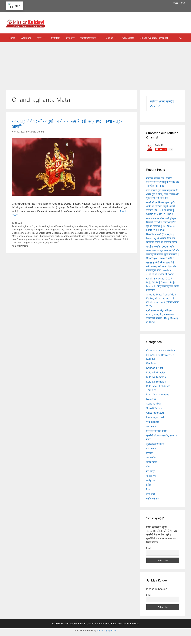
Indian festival (119, 233)
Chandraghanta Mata (99, 226)
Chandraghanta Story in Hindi (112, 229)
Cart (183, 3)
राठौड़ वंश (150, 480)
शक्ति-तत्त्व (70, 37)
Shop (175, 3)
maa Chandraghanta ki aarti (58, 239)
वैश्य (148, 489)
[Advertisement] (95, 65)
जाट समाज (151, 448)
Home (12, 37)
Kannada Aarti (155, 367)
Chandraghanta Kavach (51, 226)
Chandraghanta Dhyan (26, 226)
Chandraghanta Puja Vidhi (58, 229)
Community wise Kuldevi (160, 350)
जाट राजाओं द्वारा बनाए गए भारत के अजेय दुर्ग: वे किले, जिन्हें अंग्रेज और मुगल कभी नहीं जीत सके (162, 194)
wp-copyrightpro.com (107, 630)
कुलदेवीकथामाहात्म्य (88, 37)
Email (148, 548)
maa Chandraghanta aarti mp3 (27, 239)
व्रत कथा (150, 493)
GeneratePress (131, 623)
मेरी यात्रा (150, 471)
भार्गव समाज (151, 462)
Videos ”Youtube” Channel (154, 37)
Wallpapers (152, 421)
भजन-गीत (151, 457)
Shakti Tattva (154, 408)
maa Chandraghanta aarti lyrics (110, 236)
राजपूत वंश (151, 475)
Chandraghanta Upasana (48, 233)
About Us (26, 37)
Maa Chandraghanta (22, 236)
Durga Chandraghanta (100, 233)
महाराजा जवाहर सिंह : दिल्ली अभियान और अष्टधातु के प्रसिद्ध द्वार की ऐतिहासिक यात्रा (162, 182)
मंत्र (148, 466)
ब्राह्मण (149, 453)
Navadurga (78, 239)
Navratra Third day (94, 239)
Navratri (19, 223)
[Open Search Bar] (180, 37)
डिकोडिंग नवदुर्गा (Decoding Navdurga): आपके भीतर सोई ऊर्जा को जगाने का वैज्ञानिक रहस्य (161, 238)
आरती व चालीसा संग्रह (156, 430)
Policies (109, 37)
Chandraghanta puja (33, 229)
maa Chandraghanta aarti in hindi (77, 236)
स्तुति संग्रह (55, 37)
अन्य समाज (151, 426)
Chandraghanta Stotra (23, 233)
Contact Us (128, 37)
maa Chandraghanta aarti (46, 236)
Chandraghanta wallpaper (75, 233)
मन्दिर (39, 37)
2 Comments (21, 246)
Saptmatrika (153, 403)
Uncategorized (155, 412)
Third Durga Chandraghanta (31, 242)
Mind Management (157, 394)
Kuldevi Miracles (156, 372)
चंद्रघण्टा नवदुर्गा (52, 242)
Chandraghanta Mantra (75, 226)
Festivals (151, 363)
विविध (148, 484)
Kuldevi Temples (156, 377)
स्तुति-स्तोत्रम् (152, 498)
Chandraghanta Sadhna (84, 229)
